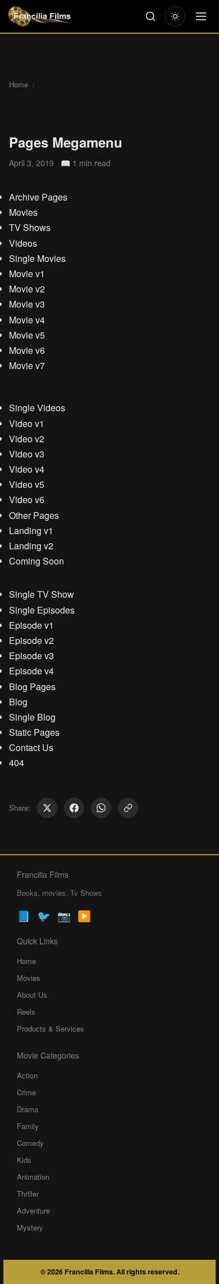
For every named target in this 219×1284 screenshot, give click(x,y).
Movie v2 (27, 288)
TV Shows (30, 227)
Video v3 (26, 453)
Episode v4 (31, 670)
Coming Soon (36, 560)
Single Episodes (42, 609)
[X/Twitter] (47, 808)
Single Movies (37, 258)
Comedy (30, 1143)
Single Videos (37, 407)
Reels (26, 1011)
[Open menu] (201, 16)
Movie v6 (27, 350)
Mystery (30, 1227)
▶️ (84, 915)
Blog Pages (32, 686)
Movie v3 (27, 303)
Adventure (33, 1210)
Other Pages (34, 515)
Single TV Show (41, 594)
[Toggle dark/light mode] (175, 16)
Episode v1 (31, 625)
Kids (24, 1159)
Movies (23, 212)
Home (18, 84)
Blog (18, 701)
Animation (33, 1176)
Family (28, 1126)
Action (27, 1075)
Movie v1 (27, 273)
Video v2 (26, 438)
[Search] (150, 16)
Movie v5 (27, 334)
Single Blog (32, 716)
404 (16, 762)
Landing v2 (31, 545)
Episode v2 (31, 640)
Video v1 (26, 423)
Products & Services (50, 1028)
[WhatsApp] (101, 808)
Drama (27, 1109)
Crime (26, 1092)
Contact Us (31, 747)
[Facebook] (74, 808)
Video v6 (26, 499)
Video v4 (26, 469)
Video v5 (26, 484)
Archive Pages (38, 196)
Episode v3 (31, 655)
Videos (23, 243)
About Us (32, 994)
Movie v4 (27, 319)
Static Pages (34, 732)
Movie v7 (27, 365)
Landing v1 (31, 530)
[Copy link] (128, 808)
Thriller (28, 1193)
